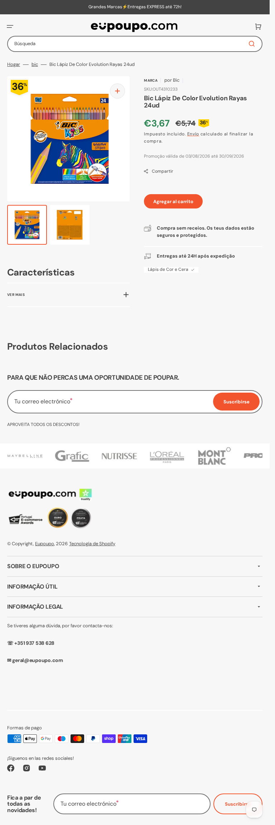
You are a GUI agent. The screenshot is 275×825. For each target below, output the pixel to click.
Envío (193, 134)
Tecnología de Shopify (92, 544)
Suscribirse (238, 804)
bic (35, 64)
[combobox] (134, 44)
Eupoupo (44, 544)
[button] (10, 26)
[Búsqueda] (253, 44)
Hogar (13, 64)
